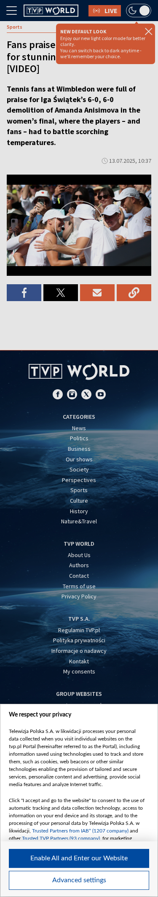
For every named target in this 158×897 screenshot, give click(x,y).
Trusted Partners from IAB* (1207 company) (80, 830)
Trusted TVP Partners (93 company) (61, 838)
